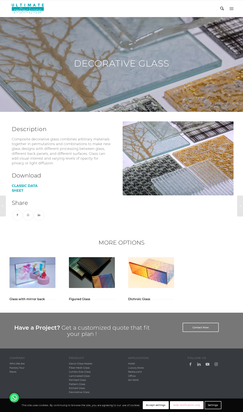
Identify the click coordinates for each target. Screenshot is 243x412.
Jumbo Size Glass (80, 371)
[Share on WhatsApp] (28, 215)
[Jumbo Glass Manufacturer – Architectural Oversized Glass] (240, 206)
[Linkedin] (199, 364)
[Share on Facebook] (17, 215)
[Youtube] (207, 364)
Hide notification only (186, 405)
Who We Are (17, 363)
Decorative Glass (79, 392)
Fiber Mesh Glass (79, 367)
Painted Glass (77, 379)
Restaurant (135, 371)
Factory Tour (16, 367)
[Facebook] (190, 364)
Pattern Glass (77, 384)
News (12, 371)
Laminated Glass (79, 375)
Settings (213, 405)
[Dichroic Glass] (3, 206)
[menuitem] (222, 8)
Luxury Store (136, 367)
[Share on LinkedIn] (39, 215)
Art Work (133, 379)
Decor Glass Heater (80, 363)
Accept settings (156, 405)
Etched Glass (77, 388)
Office (132, 375)
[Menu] (232, 9)
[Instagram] (216, 364)
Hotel (131, 363)
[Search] (222, 8)
